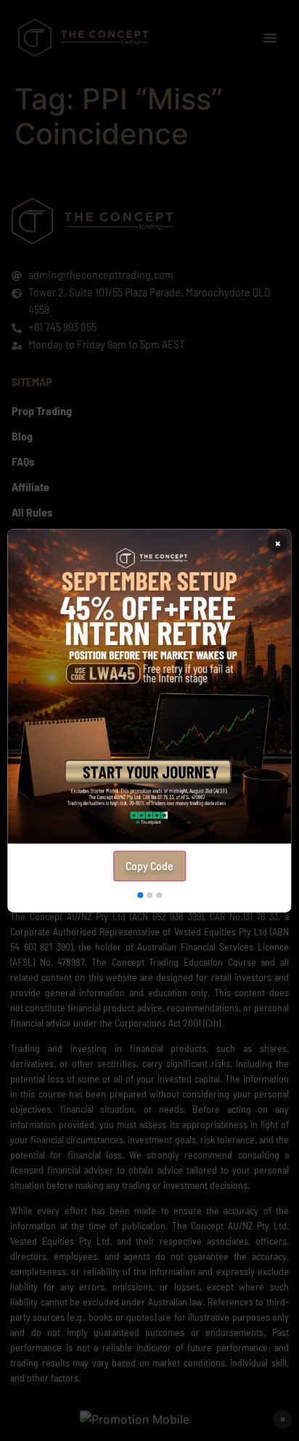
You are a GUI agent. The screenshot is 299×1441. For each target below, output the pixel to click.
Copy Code (149, 865)
